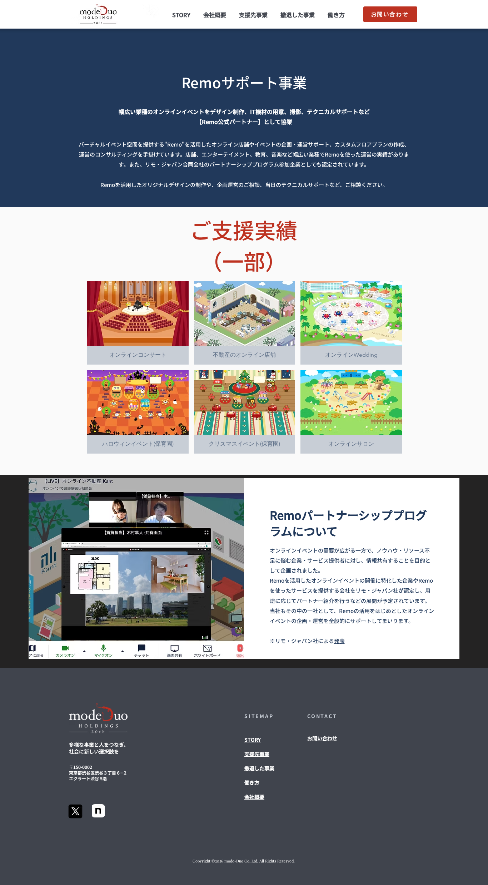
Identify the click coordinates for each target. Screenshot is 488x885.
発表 (339, 640)
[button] (138, 323)
